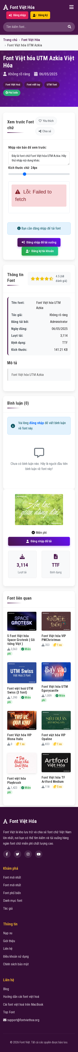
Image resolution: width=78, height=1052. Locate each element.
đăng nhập (36, 423)
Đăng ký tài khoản (42, 251)
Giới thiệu (9, 941)
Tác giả (8, 908)
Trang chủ (10, 40)
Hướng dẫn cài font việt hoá (21, 997)
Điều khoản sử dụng (16, 956)
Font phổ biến (12, 893)
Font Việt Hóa (22, 7)
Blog (6, 989)
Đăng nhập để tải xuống (41, 242)
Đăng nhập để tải (41, 541)
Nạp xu (7, 933)
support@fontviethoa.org (23, 1020)
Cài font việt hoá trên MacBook (23, 1004)
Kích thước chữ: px (22, 168)
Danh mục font (12, 901)
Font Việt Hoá (13, 84)
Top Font (9, 1012)
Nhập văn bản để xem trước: (27, 147)
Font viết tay (33, 84)
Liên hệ (7, 949)
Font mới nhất (12, 877)
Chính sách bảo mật (16, 964)
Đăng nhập (19, 15)
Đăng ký (43, 15)
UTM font (52, 84)
